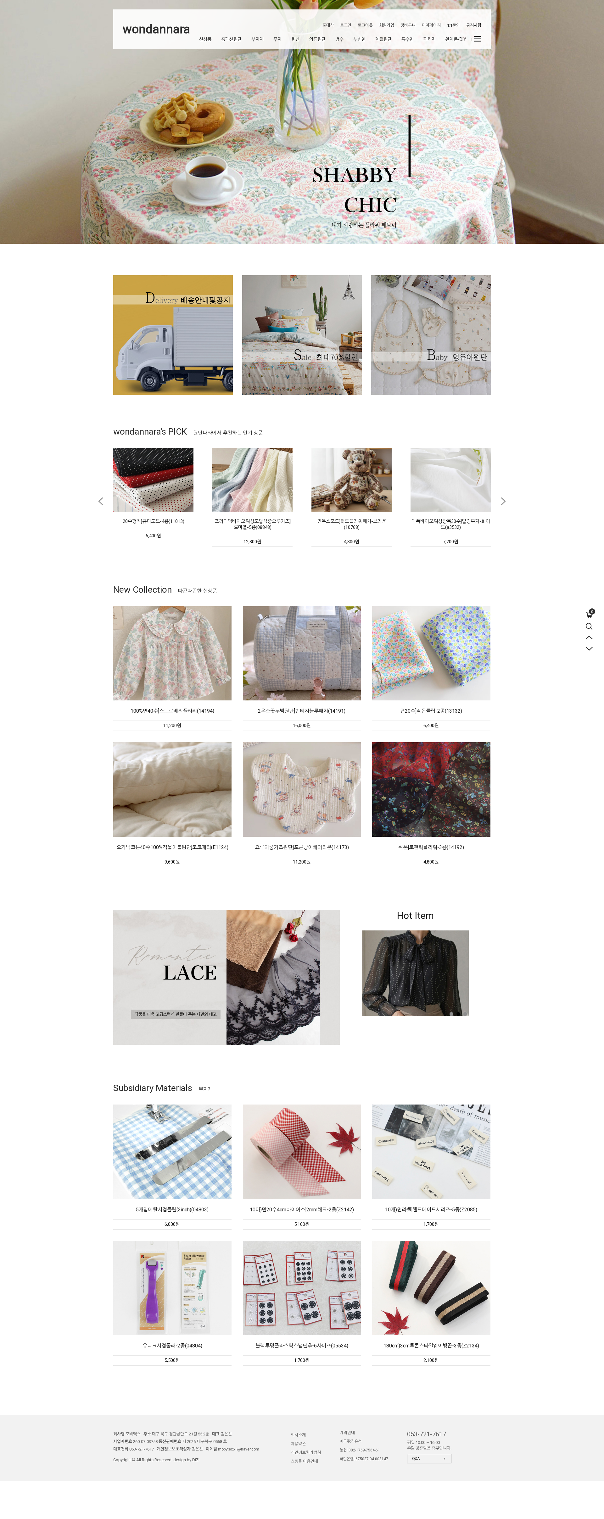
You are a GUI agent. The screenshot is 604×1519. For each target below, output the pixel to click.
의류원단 (317, 39)
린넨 (295, 39)
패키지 (429, 39)
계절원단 (383, 39)
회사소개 (298, 1435)
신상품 (205, 39)
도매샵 (328, 25)
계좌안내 (347, 1432)
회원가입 (386, 25)
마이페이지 (431, 25)
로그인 (345, 25)
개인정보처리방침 (306, 1452)
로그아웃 (365, 25)
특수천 (407, 39)
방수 (339, 39)
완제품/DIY (455, 39)
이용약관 (298, 1443)
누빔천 (359, 39)
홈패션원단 (231, 39)
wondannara (156, 29)
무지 (277, 39)
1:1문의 (453, 25)
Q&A (416, 1458)
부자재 (257, 39)
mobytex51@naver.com (238, 1449)
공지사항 (473, 25)
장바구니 (408, 25)
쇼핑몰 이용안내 (304, 1461)
